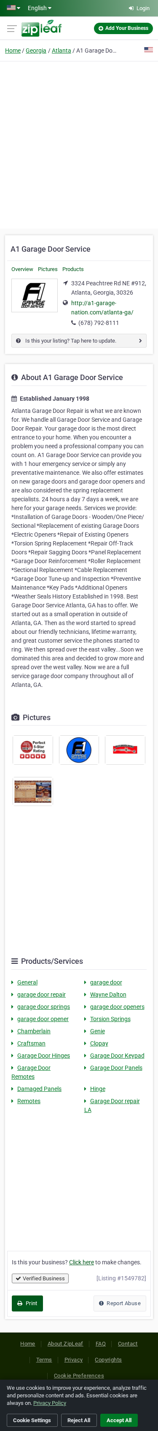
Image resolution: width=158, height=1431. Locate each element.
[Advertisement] (79, 144)
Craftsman (31, 1043)
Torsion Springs (110, 1019)
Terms (44, 1360)
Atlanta (61, 50)
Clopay (99, 1043)
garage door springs (43, 1006)
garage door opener (43, 1019)
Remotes (28, 1101)
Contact (128, 1344)
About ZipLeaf (65, 1344)
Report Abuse (123, 1303)
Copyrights (108, 1360)
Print (30, 1303)
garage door (106, 982)
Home (13, 50)
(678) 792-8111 (98, 322)
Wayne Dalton (108, 994)
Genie (97, 1031)
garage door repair (41, 994)
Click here (81, 1262)
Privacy (73, 1360)
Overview (22, 269)
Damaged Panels (39, 1088)
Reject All (78, 1420)
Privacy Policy (49, 1403)
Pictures (48, 269)
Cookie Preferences (79, 1375)
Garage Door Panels (116, 1067)
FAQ (101, 1344)
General (27, 982)
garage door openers (117, 1006)
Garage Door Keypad (117, 1055)
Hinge (97, 1088)
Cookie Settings (32, 1420)
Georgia (36, 50)
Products (73, 269)
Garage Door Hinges (43, 1055)
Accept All (119, 1420)
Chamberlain (34, 1031)
